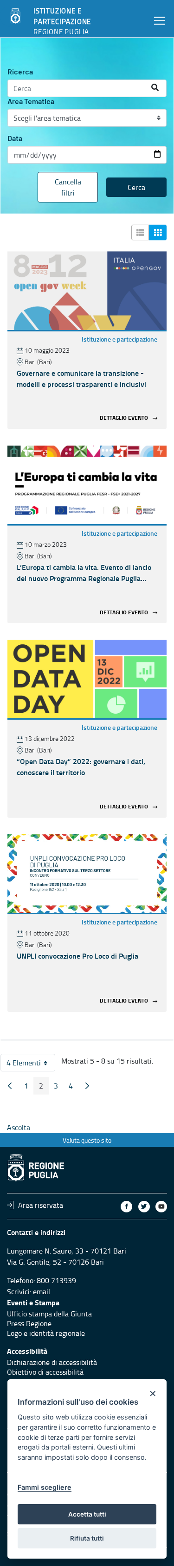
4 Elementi (30, 1064)
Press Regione (29, 1323)
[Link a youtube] (161, 1206)
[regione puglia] (16, 16)
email (41, 1291)
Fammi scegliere (44, 1487)
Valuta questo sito (87, 1140)
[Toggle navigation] (160, 20)
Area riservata (40, 1205)
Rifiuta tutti (87, 1538)
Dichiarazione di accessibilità (52, 1362)
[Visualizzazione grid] (158, 232)
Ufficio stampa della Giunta (49, 1314)
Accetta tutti (87, 1514)
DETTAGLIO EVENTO (124, 418)
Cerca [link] (136, 187)
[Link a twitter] (144, 1206)
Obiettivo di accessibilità (45, 1372)
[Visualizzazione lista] (140, 232)
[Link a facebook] (126, 1206)
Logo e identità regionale (46, 1333)
